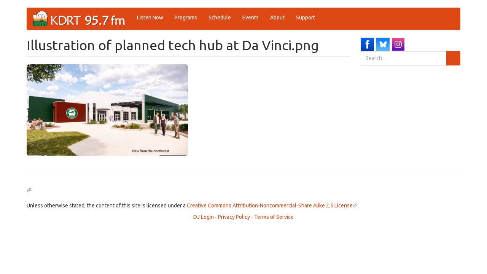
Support (305, 17)
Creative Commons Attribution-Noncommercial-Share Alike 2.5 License (272, 205)
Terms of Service (274, 217)
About (277, 17)
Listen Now (150, 17)
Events (250, 17)
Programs (186, 17)
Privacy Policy (234, 217)
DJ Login (203, 217)
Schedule (219, 17)
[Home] (82, 18)
